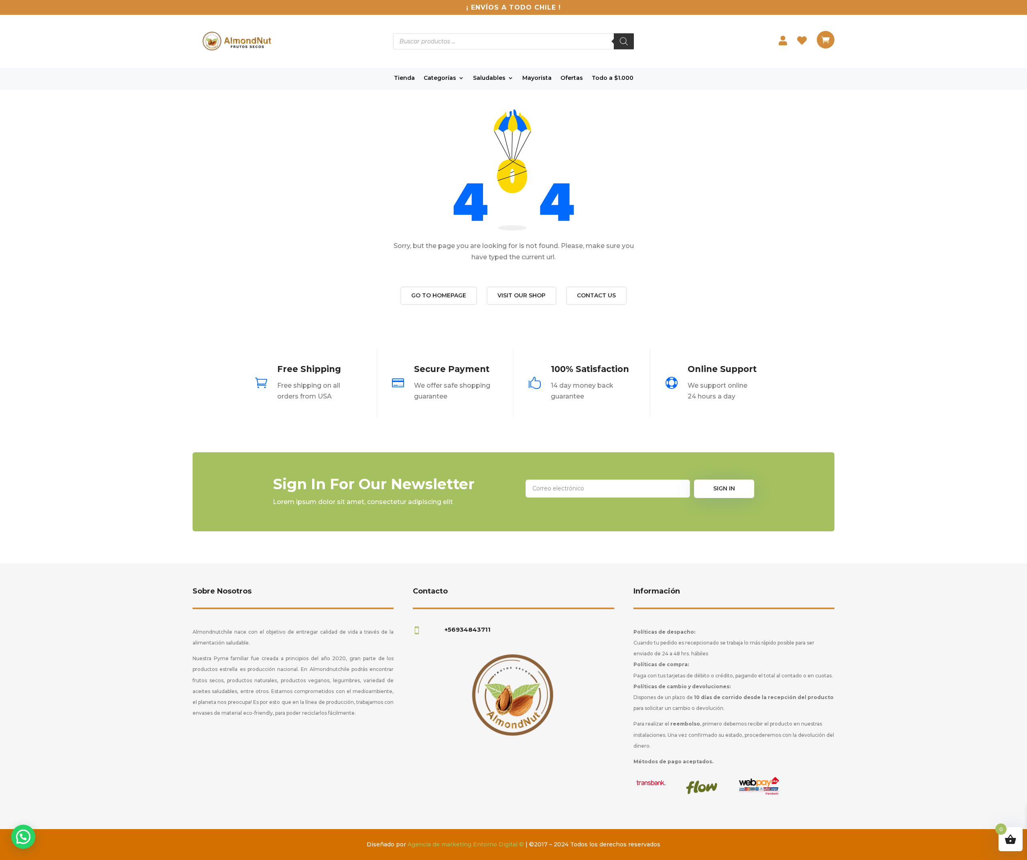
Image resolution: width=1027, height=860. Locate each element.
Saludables (489, 78)
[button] (23, 837)
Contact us (596, 295)
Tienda (404, 78)
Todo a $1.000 (612, 78)
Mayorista (537, 78)
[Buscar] (624, 41)
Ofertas (571, 78)
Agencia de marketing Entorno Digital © (466, 844)
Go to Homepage (438, 295)
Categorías (440, 78)
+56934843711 (467, 629)
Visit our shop (521, 295)
